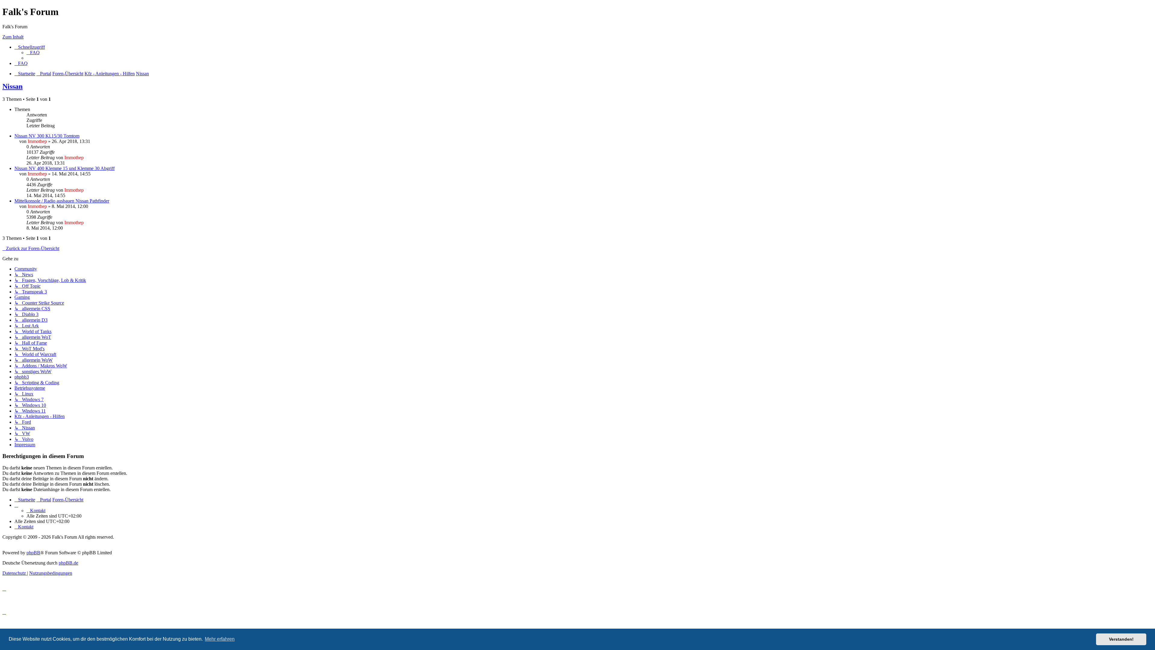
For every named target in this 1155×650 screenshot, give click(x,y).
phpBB (33, 552)
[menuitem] (33, 52)
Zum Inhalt (12, 36)
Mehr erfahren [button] (220, 639)
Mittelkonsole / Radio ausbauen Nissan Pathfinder (61, 200)
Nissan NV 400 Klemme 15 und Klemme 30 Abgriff (64, 168)
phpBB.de (68, 562)
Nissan (12, 86)
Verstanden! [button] (1121, 639)
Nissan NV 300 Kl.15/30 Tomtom (46, 135)
